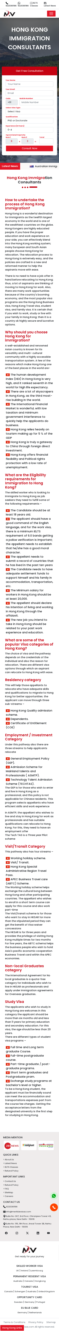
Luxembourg (36, 1270)
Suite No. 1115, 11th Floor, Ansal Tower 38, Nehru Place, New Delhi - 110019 (27, 1225)
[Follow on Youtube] (48, 1233)
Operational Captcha (15, 135)
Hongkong (40, 1281)
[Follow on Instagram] (17, 1233)
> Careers (8, 1196)
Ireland (24, 1270)
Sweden (18, 1302)
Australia (17, 1281)
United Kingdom (46, 1291)
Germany (29, 1302)
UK (17, 1270)
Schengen (20, 1291)
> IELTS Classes (10, 1167)
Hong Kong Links (12, 1328)
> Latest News (10, 1163)
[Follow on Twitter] (27, 1233)
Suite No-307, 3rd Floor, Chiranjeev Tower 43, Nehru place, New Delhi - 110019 (27, 1218)
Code (8, 98)
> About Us (8, 1159)
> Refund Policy (10, 1170)
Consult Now (29, 148)
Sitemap (51, 1322)
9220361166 (11, 5)
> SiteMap (8, 1192)
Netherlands (35, 1312)
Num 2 (24, 137)
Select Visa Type (13, 107)
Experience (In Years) (15, 126)
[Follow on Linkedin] (38, 1233)
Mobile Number (26, 98)
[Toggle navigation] (51, 13)
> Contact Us (9, 1181)
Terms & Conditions (14, 1322)
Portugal (40, 1302)
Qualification (12, 117)
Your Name (10, 80)
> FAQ (6, 1188)
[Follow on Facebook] (6, 1233)
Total (41, 137)
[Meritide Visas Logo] (9, 13)
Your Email (10, 89)
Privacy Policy (35, 1322)
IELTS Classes (34, 4)
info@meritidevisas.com (18, 1211)
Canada (28, 1281)
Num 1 (8, 137)
